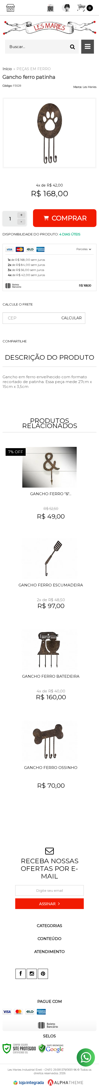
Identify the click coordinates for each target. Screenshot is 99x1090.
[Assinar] (49, 903)
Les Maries (89, 87)
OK (72, 318)
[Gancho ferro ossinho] (49, 762)
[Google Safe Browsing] (51, 1048)
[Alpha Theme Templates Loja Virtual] (65, 1082)
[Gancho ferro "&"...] (49, 489)
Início (7, 69)
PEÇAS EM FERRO (33, 69)
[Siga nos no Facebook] (20, 974)
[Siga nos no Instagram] (32, 974)
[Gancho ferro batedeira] (49, 671)
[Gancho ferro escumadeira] (49, 580)
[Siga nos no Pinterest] (43, 974)
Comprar (68, 218)
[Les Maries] (49, 27)
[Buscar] (73, 47)
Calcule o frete (18, 304)
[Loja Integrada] (28, 1083)
